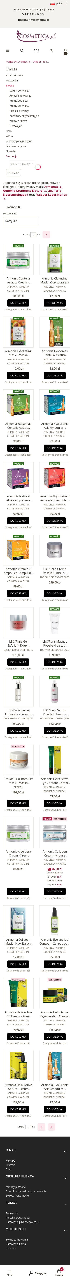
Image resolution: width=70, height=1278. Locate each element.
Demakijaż (16, 126)
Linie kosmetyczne (16, 146)
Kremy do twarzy (19, 105)
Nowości (11, 151)
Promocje (11, 156)
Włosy (9, 136)
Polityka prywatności (18, 1217)
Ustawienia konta (16, 1244)
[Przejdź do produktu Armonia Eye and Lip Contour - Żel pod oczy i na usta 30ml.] (54, 921)
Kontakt (10, 1160)
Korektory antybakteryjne (24, 115)
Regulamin (12, 1213)
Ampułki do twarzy (20, 95)
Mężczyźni (12, 80)
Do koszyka (18, 303)
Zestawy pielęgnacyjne (19, 141)
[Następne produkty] (41, 1127)
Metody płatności (16, 1187)
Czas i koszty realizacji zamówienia (26, 1191)
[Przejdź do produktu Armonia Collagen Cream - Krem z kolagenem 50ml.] (54, 832)
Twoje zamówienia (17, 1239)
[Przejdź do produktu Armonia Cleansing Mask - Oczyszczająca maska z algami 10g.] (54, 259)
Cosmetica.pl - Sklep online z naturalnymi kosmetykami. (27, 61)
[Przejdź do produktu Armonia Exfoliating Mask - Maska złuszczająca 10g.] (18, 332)
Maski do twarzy (19, 110)
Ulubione (11, 1248)
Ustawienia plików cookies (21, 1222)
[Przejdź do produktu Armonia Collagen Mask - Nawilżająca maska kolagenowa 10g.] (18, 921)
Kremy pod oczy (19, 100)
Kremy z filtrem (18, 121)
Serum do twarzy (19, 90)
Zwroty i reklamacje (17, 1195)
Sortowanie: (10, 213)
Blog (8, 1169)
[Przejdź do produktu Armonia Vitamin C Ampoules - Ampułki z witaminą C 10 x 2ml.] (18, 550)
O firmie (10, 1165)
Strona (26, 234)
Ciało (9, 131)
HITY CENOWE (14, 75)
